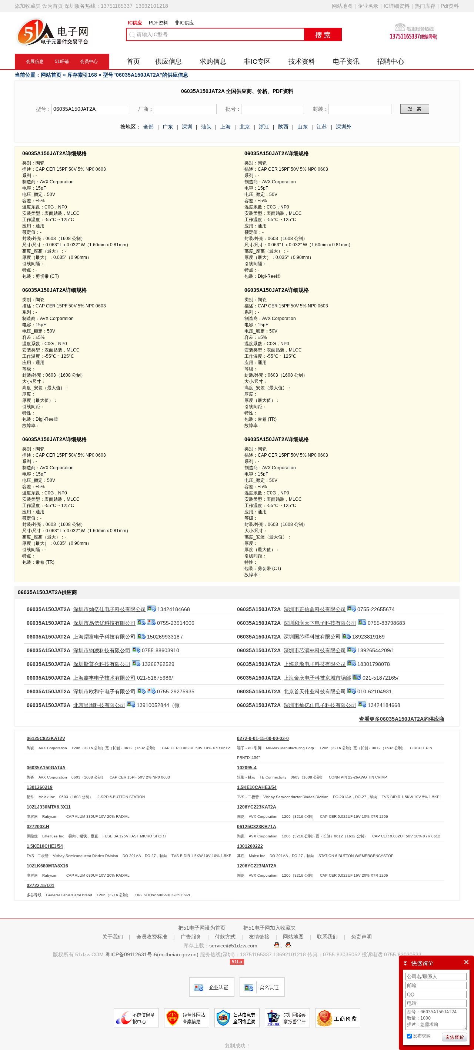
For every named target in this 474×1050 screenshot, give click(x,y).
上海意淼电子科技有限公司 (315, 664)
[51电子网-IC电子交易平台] (54, 44)
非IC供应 (184, 23)
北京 (245, 127)
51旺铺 (62, 61)
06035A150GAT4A (46, 767)
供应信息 (168, 61)
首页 (133, 61)
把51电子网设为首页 (202, 928)
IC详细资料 (397, 6)
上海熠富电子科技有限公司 (104, 637)
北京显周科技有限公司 (99, 705)
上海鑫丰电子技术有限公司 (104, 678)
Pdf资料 (450, 6)
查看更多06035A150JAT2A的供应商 (401, 719)
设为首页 (52, 6)
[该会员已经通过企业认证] (151, 623)
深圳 (187, 127)
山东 (302, 127)
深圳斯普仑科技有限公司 (101, 664)
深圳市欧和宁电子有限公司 (104, 691)
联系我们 (327, 937)
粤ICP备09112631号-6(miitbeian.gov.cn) (151, 954)
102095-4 (247, 767)
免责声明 (361, 937)
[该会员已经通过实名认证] (151, 609)
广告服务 (191, 937)
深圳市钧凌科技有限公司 (101, 650)
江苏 (322, 127)
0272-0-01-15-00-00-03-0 (263, 738)
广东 (168, 127)
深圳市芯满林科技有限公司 (315, 650)
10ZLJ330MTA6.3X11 (49, 806)
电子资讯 (346, 61)
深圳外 (343, 127)
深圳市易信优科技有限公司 (104, 623)
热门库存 (425, 6)
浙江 (264, 127)
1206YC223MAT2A (257, 865)
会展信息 (35, 61)
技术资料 (301, 61)
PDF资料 (158, 23)
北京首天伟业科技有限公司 (315, 691)
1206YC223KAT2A (256, 806)
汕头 (206, 127)
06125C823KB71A (256, 826)
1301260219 (40, 787)
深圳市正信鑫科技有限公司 (315, 609)
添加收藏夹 (28, 6)
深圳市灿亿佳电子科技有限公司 (109, 609)
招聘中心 (390, 61)
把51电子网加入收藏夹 (269, 928)
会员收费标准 (151, 937)
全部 (148, 127)
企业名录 (368, 6)
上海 (225, 127)
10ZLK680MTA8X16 (47, 865)
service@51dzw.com (234, 946)
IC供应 (135, 23)
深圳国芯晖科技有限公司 (312, 637)
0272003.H (38, 826)
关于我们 (112, 937)
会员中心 (89, 61)
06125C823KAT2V (46, 738)
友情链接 (259, 937)
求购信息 (213, 61)
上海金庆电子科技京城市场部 (317, 678)
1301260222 (250, 846)
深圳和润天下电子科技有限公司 (320, 623)
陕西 (283, 127)
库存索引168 (82, 75)
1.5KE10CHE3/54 (45, 846)
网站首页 (51, 75)
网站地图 (342, 6)
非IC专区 (257, 61)
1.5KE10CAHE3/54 (257, 787)
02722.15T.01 (40, 885)
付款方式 (225, 937)
